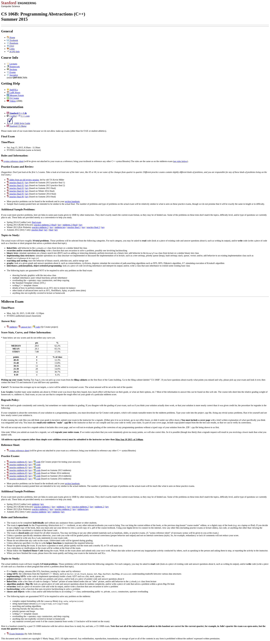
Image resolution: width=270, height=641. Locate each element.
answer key (26, 327)
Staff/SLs (13, 89)
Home (12, 37)
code (37, 327)
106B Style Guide (22, 123)
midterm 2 (99, 507)
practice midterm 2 (40, 227)
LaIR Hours (14, 92)
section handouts (72, 201)
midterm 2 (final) (70, 225)
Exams (12, 72)
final (51, 230)
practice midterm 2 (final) (45, 225)
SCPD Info (14, 51)
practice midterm (38, 512)
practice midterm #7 (18, 479)
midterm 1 (61, 507)
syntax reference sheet (13, 161)
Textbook (13, 40)
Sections (13, 69)
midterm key (60, 227)
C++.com (25, 116)
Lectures (13, 64)
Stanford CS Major (17, 126)
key (27, 182)
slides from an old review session (24, 180)
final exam (36, 222)
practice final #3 (16, 188)
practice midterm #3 (18, 467)
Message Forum (16, 95)
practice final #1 (16, 182)
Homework (14, 66)
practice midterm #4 (18, 470)
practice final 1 (73, 227)
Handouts (13, 43)
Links (12, 49)
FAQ (11, 46)
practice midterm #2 (18, 464)
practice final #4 (16, 191)
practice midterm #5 (18, 473)
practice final (37, 230)
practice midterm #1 (18, 462)
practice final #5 (16, 194)
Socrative (13, 75)
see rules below (180, 161)
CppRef (13, 116)
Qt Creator (14, 98)
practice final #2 (16, 185)
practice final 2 (93, 227)
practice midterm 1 (42, 507)
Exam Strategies (16, 634)
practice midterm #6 (18, 476)
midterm (13, 327)
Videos (12, 101)
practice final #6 (16, 196)
